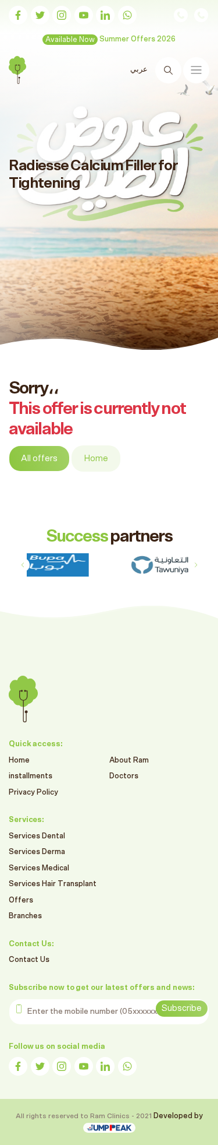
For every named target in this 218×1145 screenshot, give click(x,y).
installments (30, 776)
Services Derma (37, 852)
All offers (39, 458)
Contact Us (29, 960)
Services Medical (39, 868)
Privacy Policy (33, 792)
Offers (21, 900)
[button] (195, 565)
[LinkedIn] (105, 15)
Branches (25, 916)
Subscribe (182, 1008)
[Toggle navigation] (196, 70)
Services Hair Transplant (53, 884)
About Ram (129, 760)
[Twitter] (40, 15)
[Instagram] (61, 15)
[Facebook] (18, 15)
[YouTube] (83, 15)
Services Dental (37, 836)
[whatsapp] (127, 15)
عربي (139, 69)
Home (96, 458)
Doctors (123, 776)
